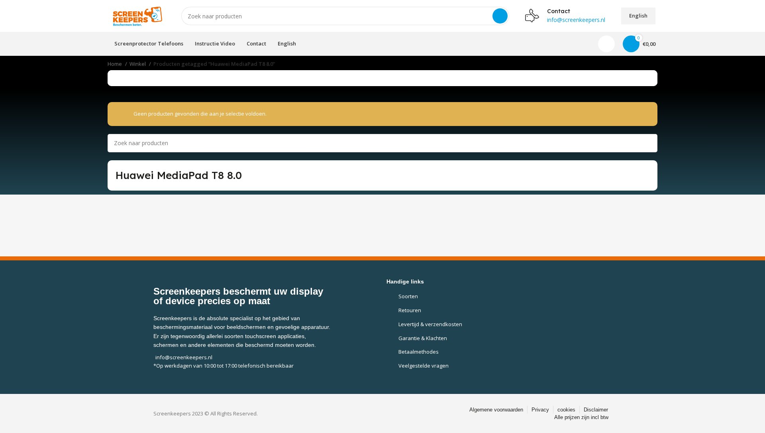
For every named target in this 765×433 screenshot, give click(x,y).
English (638, 15)
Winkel (138, 63)
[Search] (500, 16)
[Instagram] (388, 414)
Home (115, 63)
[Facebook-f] (370, 414)
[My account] (606, 44)
